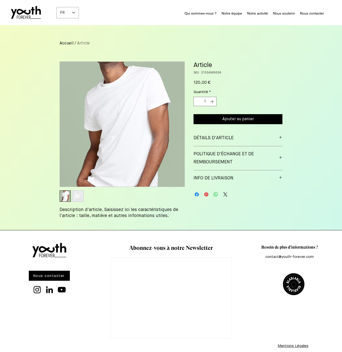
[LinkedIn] (49, 290)
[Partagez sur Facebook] (197, 194)
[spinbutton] (205, 101)
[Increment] (213, 101)
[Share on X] (225, 194)
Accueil (66, 43)
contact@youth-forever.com (289, 257)
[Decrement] (197, 101)
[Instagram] (37, 290)
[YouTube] (62, 290)
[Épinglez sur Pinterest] (206, 194)
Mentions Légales (293, 346)
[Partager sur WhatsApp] (216, 194)
